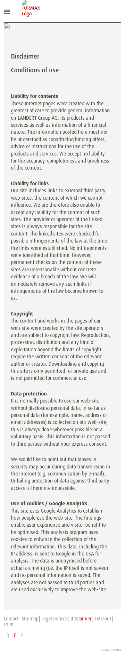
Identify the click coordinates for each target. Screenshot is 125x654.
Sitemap (30, 619)
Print (9, 624)
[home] (26, 8)
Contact (11, 619)
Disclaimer (81, 619)
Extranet (103, 619)
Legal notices (54, 619)
